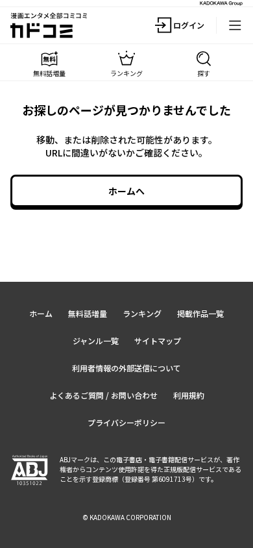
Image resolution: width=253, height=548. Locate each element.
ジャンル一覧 (96, 340)
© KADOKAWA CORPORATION (126, 517)
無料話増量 (87, 313)
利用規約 (188, 395)
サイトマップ (157, 340)
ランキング (142, 313)
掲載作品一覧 (200, 313)
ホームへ (126, 190)
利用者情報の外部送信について (126, 367)
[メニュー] (235, 25)
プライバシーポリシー (126, 422)
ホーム (41, 313)
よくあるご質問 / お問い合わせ (103, 395)
